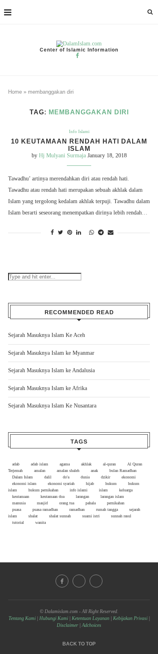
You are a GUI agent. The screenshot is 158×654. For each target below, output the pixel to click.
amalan (39, 470)
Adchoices (91, 625)
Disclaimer (67, 625)
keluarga (125, 490)
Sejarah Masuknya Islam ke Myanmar (51, 353)
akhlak (86, 464)
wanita (40, 522)
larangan (82, 496)
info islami (79, 490)
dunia (85, 477)
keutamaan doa (52, 496)
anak (94, 470)
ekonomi (129, 477)
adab (15, 464)
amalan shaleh (68, 470)
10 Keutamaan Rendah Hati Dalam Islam (79, 145)
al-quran (109, 464)
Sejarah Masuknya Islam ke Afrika (47, 388)
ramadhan (77, 509)
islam (103, 490)
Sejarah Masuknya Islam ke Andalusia (51, 370)
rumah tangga (107, 509)
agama (65, 464)
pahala (90, 503)
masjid (42, 503)
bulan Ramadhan (123, 470)
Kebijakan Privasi (130, 618)
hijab (90, 483)
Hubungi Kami (53, 618)
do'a (66, 477)
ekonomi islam (24, 483)
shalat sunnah (60, 516)
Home (15, 92)
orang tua (66, 503)
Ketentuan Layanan (90, 618)
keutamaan (20, 496)
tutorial (18, 522)
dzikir (105, 477)
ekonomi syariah (61, 483)
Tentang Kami (23, 618)
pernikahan (115, 503)
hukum (111, 483)
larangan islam (112, 496)
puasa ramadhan (45, 509)
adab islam (39, 464)
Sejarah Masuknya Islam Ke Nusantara (52, 406)
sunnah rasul (121, 516)
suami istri (91, 516)
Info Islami (79, 131)
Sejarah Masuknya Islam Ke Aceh (46, 335)
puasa (16, 509)
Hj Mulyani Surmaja (62, 155)
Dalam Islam (22, 477)
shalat (33, 516)
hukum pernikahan (43, 490)
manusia (19, 503)
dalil (47, 477)
